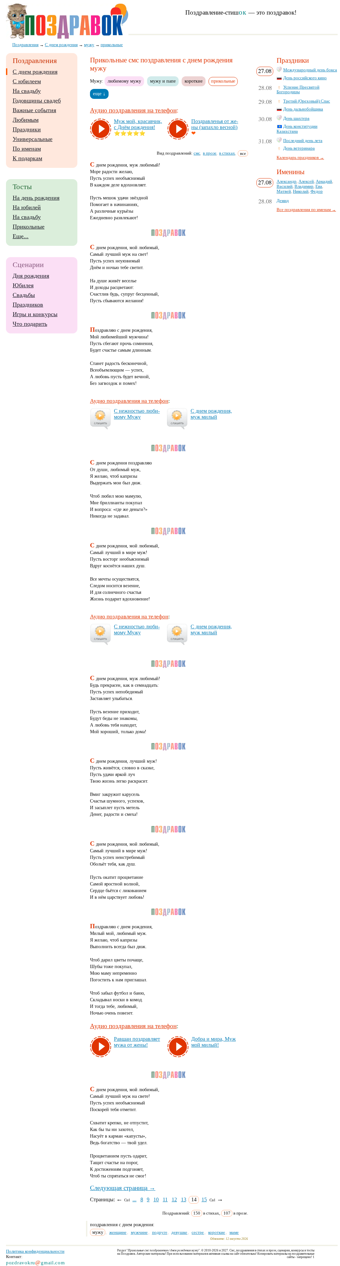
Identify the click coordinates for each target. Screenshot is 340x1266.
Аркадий (324, 181)
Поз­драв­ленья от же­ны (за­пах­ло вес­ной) (214, 124)
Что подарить (30, 323)
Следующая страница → (122, 1187)
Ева (318, 186)
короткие (194, 81)
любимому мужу (124, 81)
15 (204, 1199)
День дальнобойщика (303, 109)
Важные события (34, 110)
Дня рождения (31, 275)
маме (234, 1232)
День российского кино (305, 78)
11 (165, 1199)
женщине (118, 1232)
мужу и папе (163, 81)
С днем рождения (35, 71)
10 (156, 1199)
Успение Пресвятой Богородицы (298, 90)
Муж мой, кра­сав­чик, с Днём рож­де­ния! (138, 124)
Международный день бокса (310, 70)
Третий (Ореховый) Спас (306, 101)
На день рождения (36, 197)
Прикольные (28, 226)
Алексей (306, 181)
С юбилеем (27, 81)
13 (183, 1199)
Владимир (304, 186)
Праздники (27, 129)
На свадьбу (27, 91)
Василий (285, 186)
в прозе (209, 153)
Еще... (21, 236)
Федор (316, 191)
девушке (179, 1232)
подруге (159, 1232)
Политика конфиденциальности (35, 1251)
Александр (287, 181)
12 (174, 1199)
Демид (283, 200)
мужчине (139, 1232)
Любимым (26, 119)
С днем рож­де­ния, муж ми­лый (211, 414)
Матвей (284, 191)
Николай (300, 191)
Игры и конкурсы (35, 314)
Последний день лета (302, 140)
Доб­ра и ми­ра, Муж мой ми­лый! (213, 1042)
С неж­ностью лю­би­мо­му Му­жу (137, 414)
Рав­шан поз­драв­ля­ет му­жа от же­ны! (137, 1042)
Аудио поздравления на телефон (133, 110)
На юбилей (27, 207)
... (134, 1199)
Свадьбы (24, 295)
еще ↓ (99, 93)
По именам (27, 148)
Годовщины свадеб (37, 100)
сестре (198, 1232)
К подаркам (27, 158)
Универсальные (32, 139)
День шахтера (296, 118)
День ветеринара (299, 148)
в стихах (227, 153)
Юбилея (23, 285)
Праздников (28, 304)
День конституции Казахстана (297, 129)
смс (197, 153)
